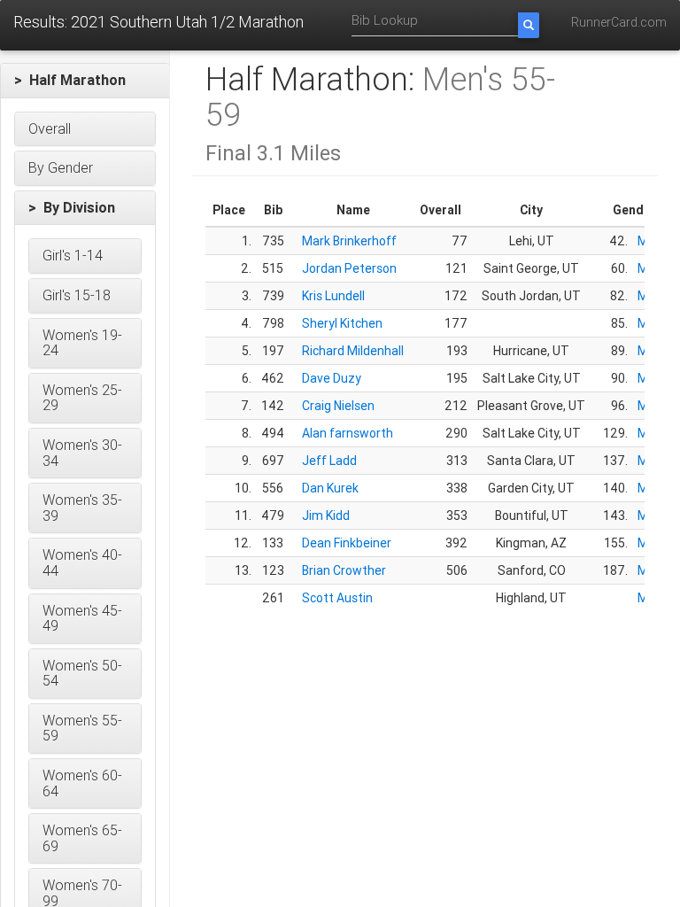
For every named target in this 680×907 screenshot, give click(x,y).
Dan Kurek (330, 488)
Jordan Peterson (349, 268)
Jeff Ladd (329, 461)
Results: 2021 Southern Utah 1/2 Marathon (158, 22)
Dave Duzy (331, 378)
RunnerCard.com (619, 22)
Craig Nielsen (338, 406)
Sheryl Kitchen (342, 323)
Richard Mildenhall (353, 351)
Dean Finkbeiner (346, 543)
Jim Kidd (326, 515)
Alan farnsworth (347, 433)
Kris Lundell (333, 296)
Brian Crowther (344, 570)
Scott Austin (337, 598)
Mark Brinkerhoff (349, 241)
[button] (85, 80)
